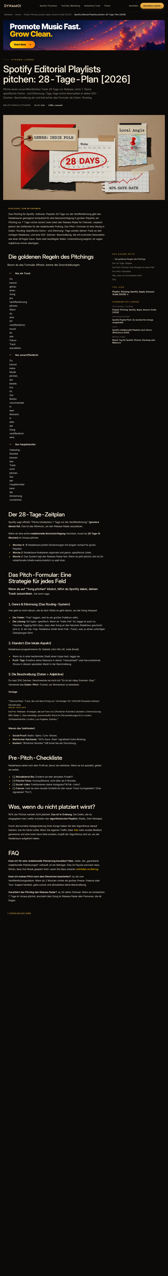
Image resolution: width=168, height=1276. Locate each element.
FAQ (114, 279)
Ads (76, 830)
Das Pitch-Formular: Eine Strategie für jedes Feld (133, 267)
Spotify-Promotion (48, 6)
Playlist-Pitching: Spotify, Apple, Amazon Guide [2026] (48, 14)
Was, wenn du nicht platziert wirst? (127, 275)
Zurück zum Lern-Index (19, 913)
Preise (107, 6)
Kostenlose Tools (92, 6)
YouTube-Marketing (70, 6)
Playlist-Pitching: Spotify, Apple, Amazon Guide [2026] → (133, 293)
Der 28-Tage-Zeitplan (122, 263)
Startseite (8, 14)
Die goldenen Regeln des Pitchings (130, 259)
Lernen (18, 14)
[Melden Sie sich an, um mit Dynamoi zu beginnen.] (84, 35)
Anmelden (133, 6)
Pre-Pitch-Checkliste (121, 271)
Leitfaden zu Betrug (87, 869)
